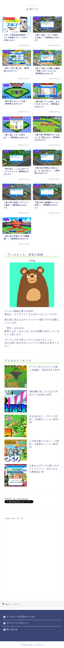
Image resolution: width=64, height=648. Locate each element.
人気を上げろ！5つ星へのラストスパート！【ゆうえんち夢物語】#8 (44, 468)
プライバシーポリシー (17, 623)
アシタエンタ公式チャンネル (20, 617)
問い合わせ (12, 629)
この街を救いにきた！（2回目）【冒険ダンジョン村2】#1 (44, 444)
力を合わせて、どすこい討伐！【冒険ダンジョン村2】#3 (44, 419)
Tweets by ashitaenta (16, 499)
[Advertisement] (32, 557)
